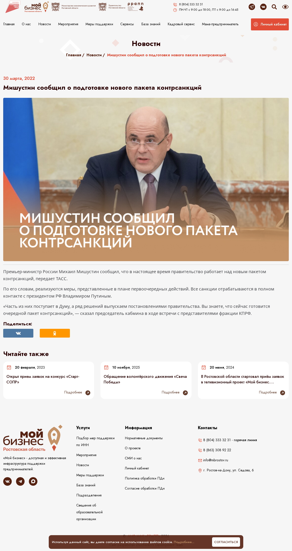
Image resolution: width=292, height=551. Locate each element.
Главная (9, 24)
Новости (44, 24)
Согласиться (226, 542)
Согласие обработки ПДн (145, 488)
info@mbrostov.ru (215, 460)
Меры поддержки (99, 24)
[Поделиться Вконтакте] (18, 333)
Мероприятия (68, 24)
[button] (270, 24)
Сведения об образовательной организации (89, 512)
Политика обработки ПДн (144, 478)
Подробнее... (184, 542)
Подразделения (89, 495)
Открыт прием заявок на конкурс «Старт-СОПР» (42, 379)
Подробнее (73, 392)
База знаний (150, 24)
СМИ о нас (133, 458)
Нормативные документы (144, 438)
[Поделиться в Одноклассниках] (55, 333)
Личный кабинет (137, 468)
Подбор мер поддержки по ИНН (95, 441)
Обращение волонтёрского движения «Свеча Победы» (145, 379)
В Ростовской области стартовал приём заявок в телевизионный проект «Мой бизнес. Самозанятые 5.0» (242, 379)
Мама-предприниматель (220, 24)
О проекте (133, 448)
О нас (26, 24)
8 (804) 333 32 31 (216, 440)
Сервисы (127, 24)
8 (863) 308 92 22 (216, 450)
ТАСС (61, 278)
